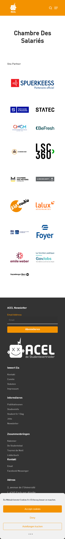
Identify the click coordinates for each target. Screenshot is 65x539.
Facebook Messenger (18, 471)
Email (10, 466)
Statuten (11, 384)
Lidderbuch (13, 455)
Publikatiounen (15, 405)
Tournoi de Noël (15, 451)
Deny (32, 517)
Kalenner (11, 441)
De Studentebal (15, 446)
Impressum (13, 389)
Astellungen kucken (32, 526)
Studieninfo (13, 409)
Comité (11, 379)
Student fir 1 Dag (15, 414)
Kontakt (11, 375)
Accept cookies (33, 509)
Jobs (9, 419)
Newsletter (12, 424)
